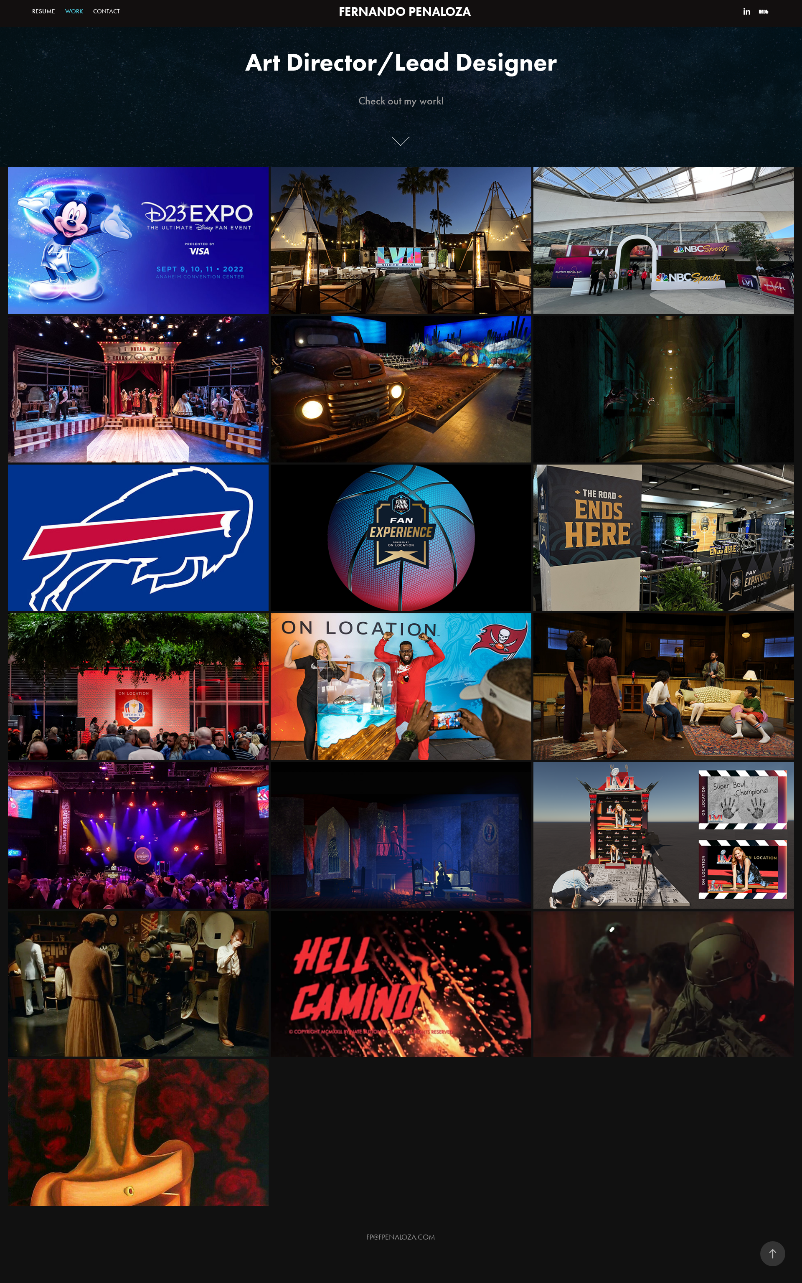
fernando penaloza (405, 11)
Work (74, 11)
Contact (106, 11)
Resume (43, 11)
